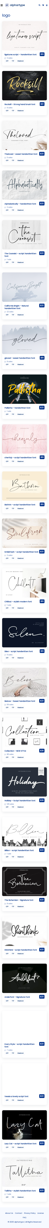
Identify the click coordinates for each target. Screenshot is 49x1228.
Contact (18, 1213)
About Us (9, 1213)
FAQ (24, 1217)
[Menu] (2, 5)
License (40, 1213)
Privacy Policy (30, 1213)
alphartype (17, 5)
